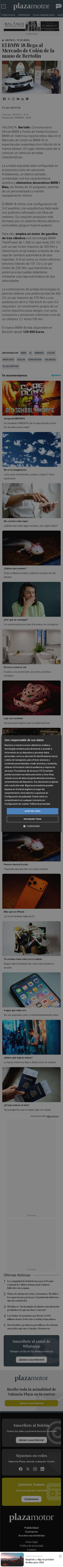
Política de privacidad (40, 804)
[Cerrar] (60, 1556)
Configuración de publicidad (18, 796)
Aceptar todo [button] (33, 811)
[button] (31, 826)
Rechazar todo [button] (32, 819)
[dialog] (31, 783)
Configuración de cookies (17, 804)
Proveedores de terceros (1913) (29, 771)
